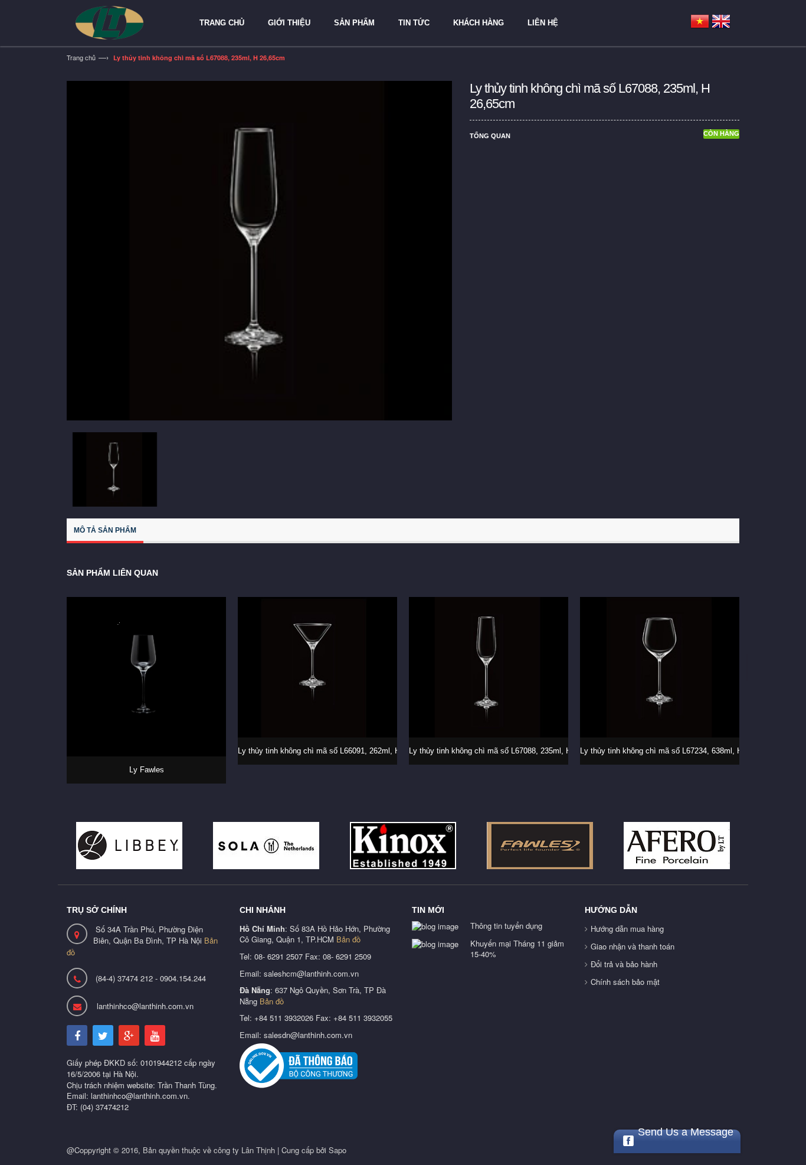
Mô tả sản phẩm (105, 530)
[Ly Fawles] (146, 676)
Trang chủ (81, 57)
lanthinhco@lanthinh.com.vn (145, 1005)
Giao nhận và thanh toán (632, 946)
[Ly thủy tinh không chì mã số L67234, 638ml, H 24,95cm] (659, 667)
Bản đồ (348, 939)
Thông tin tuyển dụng (506, 925)
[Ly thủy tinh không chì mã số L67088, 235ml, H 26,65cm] (488, 667)
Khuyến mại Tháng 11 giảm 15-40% (517, 949)
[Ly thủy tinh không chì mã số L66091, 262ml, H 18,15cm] (317, 667)
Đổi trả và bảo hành (624, 964)
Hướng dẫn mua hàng (627, 928)
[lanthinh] (123, 22)
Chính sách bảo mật (625, 981)
